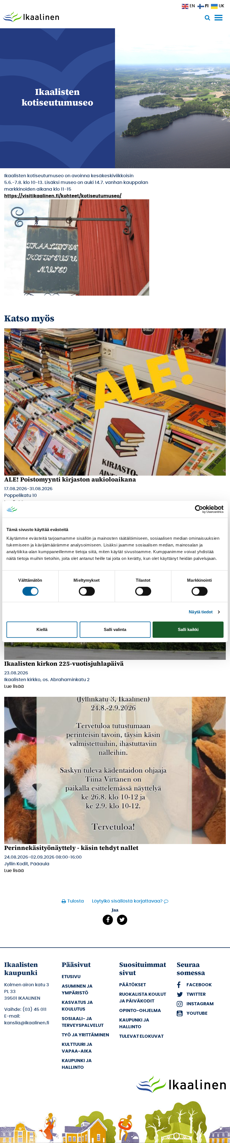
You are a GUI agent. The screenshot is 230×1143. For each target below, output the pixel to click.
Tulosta (74, 901)
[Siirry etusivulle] (31, 17)
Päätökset (132, 984)
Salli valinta (115, 629)
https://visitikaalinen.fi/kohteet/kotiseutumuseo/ (62, 196)
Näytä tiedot (201, 611)
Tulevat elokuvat (141, 1036)
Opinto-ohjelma (140, 1010)
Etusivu (71, 976)
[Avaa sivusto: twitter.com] (122, 920)
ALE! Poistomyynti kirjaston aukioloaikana (70, 479)
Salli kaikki (188, 629)
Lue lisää (14, 686)
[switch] (87, 591)
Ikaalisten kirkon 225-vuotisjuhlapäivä (64, 663)
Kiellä (41, 629)
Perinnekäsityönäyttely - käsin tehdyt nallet (71, 847)
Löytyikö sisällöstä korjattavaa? (127, 901)
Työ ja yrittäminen (85, 1034)
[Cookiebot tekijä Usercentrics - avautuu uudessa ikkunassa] (199, 509)
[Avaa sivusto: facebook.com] (108, 920)
